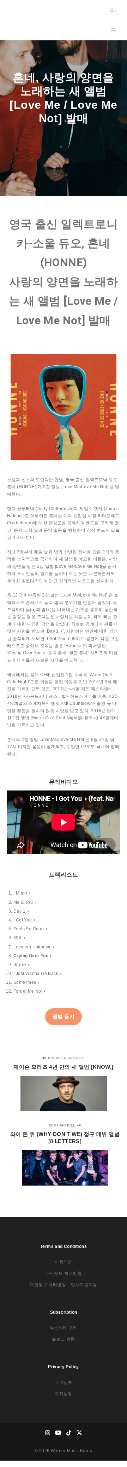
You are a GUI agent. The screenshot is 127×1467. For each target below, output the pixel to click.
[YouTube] (58, 1432)
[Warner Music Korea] (29, 20)
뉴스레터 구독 (63, 1327)
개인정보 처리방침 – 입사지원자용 (63, 1284)
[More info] (113, 10)
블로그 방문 (63, 1339)
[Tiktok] (68, 1432)
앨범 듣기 (63, 1016)
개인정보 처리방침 (64, 1273)
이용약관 (63, 1262)
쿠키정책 (63, 1382)
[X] (79, 1432)
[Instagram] (47, 1432)
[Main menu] (113, 30)
